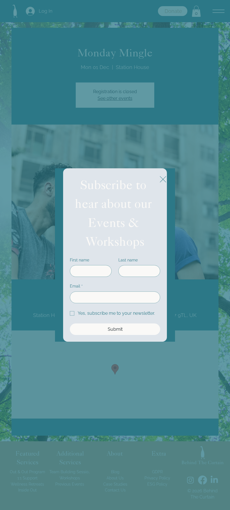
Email (76, 286)
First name (79, 260)
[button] (163, 179)
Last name (128, 260)
